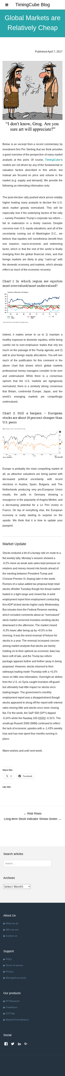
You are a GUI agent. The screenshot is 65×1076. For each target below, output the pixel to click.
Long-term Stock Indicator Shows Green (32, 819)
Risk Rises (33, 813)
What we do (12, 923)
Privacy (10, 971)
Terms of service (14, 965)
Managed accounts (16, 977)
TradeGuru (11, 1007)
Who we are (12, 929)
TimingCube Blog (32, 4)
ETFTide (10, 1013)
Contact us (11, 935)
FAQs (9, 959)
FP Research (13, 1001)
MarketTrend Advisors (17, 1019)
